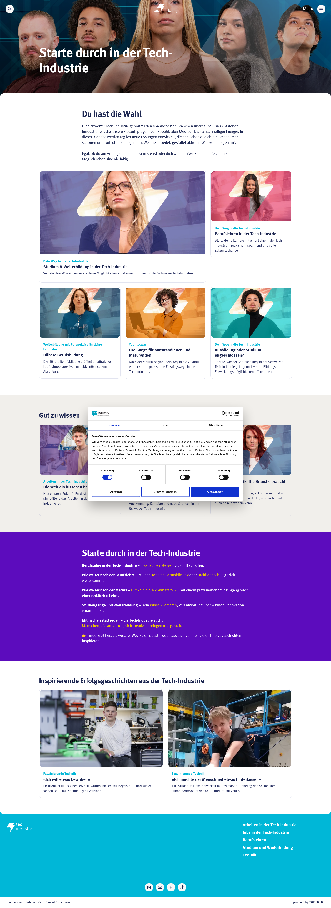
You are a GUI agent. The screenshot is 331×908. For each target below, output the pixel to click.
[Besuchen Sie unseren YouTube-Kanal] (160, 887)
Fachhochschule (211, 575)
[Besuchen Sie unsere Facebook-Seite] (171, 887)
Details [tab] (165, 425)
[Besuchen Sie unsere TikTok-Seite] (182, 887)
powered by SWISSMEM (308, 902)
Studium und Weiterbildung (268, 848)
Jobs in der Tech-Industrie (266, 832)
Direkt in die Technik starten (153, 590)
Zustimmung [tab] (113, 425)
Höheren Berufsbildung (169, 575)
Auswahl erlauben (165, 491)
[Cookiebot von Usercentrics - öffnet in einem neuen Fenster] (224, 413)
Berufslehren (254, 840)
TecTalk (249, 855)
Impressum (15, 902)
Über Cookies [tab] (217, 425)
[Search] (10, 9)
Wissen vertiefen (163, 605)
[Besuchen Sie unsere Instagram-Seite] (149, 887)
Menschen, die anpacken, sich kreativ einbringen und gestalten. (134, 626)
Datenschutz (33, 902)
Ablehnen (116, 491)
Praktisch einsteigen (156, 566)
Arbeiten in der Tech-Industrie (270, 825)
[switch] (146, 477)
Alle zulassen (215, 491)
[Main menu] (321, 9)
